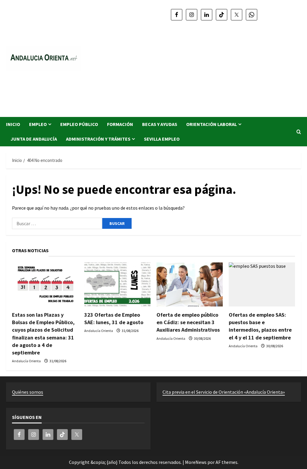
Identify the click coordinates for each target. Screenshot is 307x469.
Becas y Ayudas (159, 124)
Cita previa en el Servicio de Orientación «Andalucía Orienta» (223, 392)
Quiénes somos (27, 392)
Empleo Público (79, 124)
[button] (299, 132)
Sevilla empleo (162, 139)
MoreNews (196, 462)
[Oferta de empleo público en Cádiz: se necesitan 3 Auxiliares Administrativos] (189, 284)
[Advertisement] (214, 66)
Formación (120, 124)
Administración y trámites (98, 139)
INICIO (13, 124)
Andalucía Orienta (26, 361)
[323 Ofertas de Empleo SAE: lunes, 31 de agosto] (117, 284)
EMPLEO (38, 124)
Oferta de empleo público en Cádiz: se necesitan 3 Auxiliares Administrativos (188, 322)
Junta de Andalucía (33, 139)
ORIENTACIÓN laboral (211, 124)
